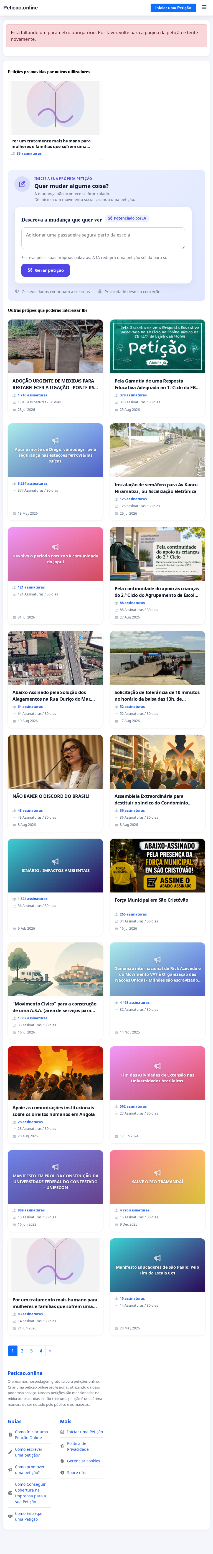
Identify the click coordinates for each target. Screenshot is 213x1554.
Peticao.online (20, 8)
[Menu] (204, 7)
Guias (15, 1421)
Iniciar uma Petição (173, 8)
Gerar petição (49, 270)
